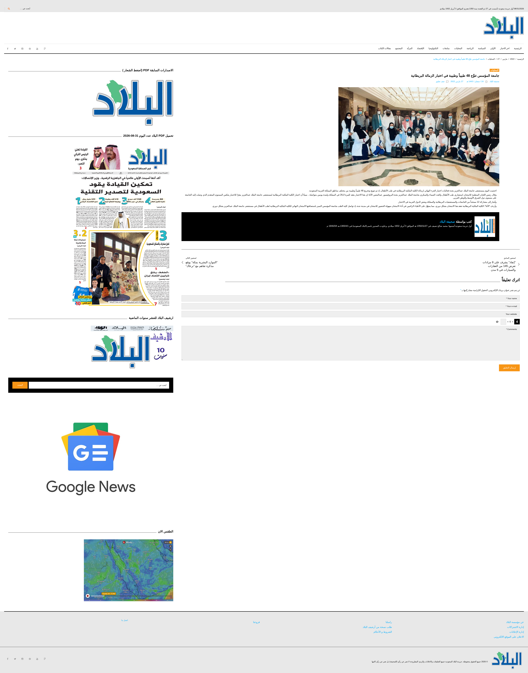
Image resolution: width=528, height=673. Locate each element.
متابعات (446, 48)
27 (498, 59)
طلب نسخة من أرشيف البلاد (377, 627)
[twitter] (15, 48)
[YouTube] (37, 48)
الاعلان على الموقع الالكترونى (509, 636)
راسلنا (389, 622)
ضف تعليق (440, 81)
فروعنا (256, 622)
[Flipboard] (44, 48)
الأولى (493, 48)
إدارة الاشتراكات (515, 627)
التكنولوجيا (433, 48)
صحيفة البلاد (494, 81)
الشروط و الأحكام (383, 632)
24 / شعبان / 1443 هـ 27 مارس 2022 (467, 81)
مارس (504, 59)
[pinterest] (29, 48)
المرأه (409, 48)
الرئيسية (518, 48)
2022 (512, 59)
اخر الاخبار (504, 48)
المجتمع (398, 48)
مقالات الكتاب (384, 48)
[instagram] (22, 48)
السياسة (482, 48)
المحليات (458, 48)
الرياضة (470, 48)
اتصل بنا (124, 620)
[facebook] (7, 48)
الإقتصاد (420, 48)
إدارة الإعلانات (516, 632)
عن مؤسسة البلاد (515, 622)
